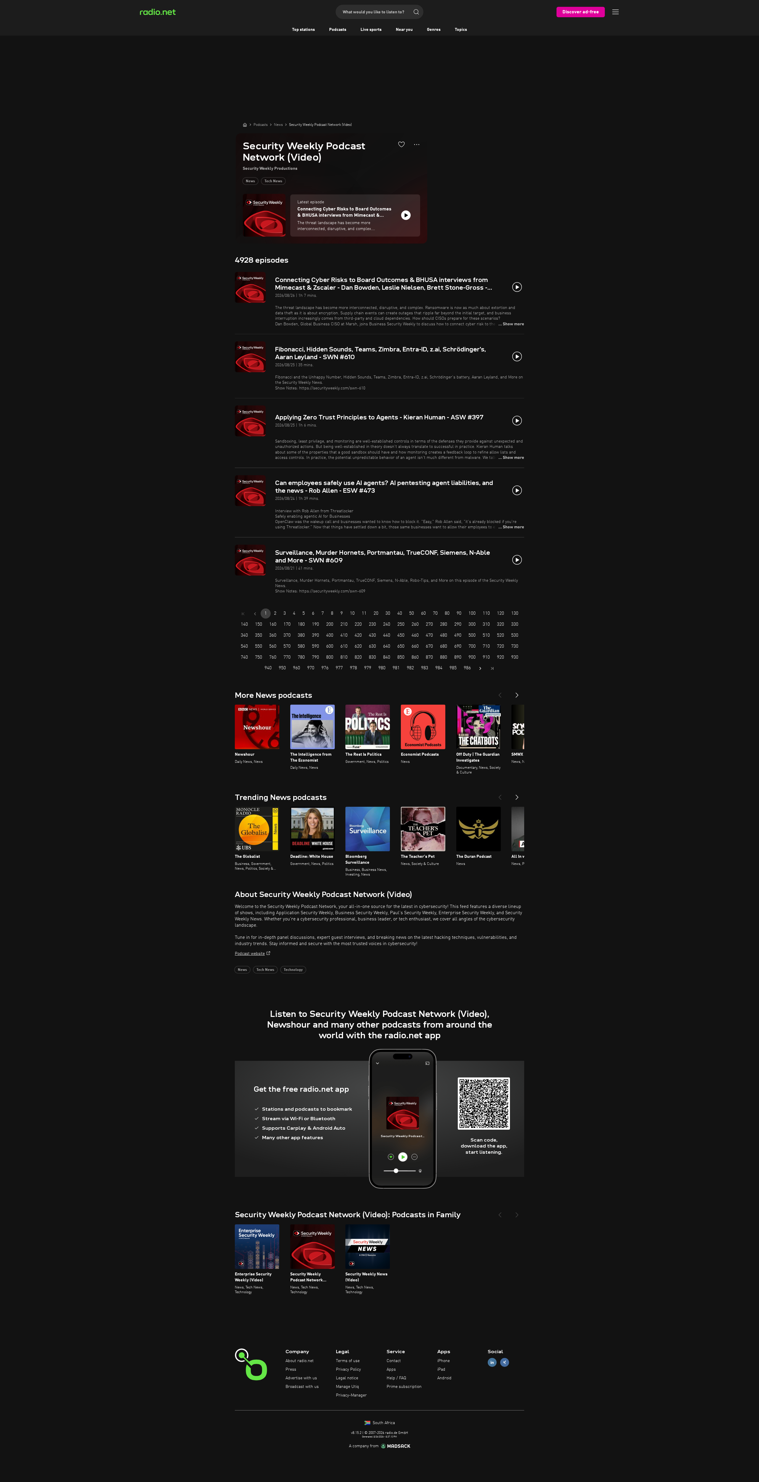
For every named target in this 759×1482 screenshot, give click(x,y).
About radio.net (300, 1361)
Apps (391, 1369)
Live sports (371, 30)
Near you (404, 30)
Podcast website (250, 954)
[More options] (416, 144)
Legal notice (347, 1378)
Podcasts (337, 30)
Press (291, 1369)
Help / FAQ (396, 1378)
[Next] (517, 693)
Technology (293, 970)
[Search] (416, 11)
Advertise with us (301, 1378)
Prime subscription (404, 1387)
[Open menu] (615, 11)
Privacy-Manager (351, 1395)
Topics (461, 30)
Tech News (273, 181)
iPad (441, 1369)
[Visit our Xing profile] (504, 1362)
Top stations (303, 30)
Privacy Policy (348, 1369)
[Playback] (406, 215)
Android (444, 1378)
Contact (394, 1361)
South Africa (383, 1423)
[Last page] (492, 668)
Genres (434, 30)
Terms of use (348, 1361)
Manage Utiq (347, 1387)
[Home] (245, 124)
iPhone (443, 1361)
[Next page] (480, 668)
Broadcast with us (302, 1387)
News (250, 181)
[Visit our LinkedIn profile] (492, 1362)
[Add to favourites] (401, 144)
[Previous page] (255, 614)
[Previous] (500, 693)
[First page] (243, 614)
